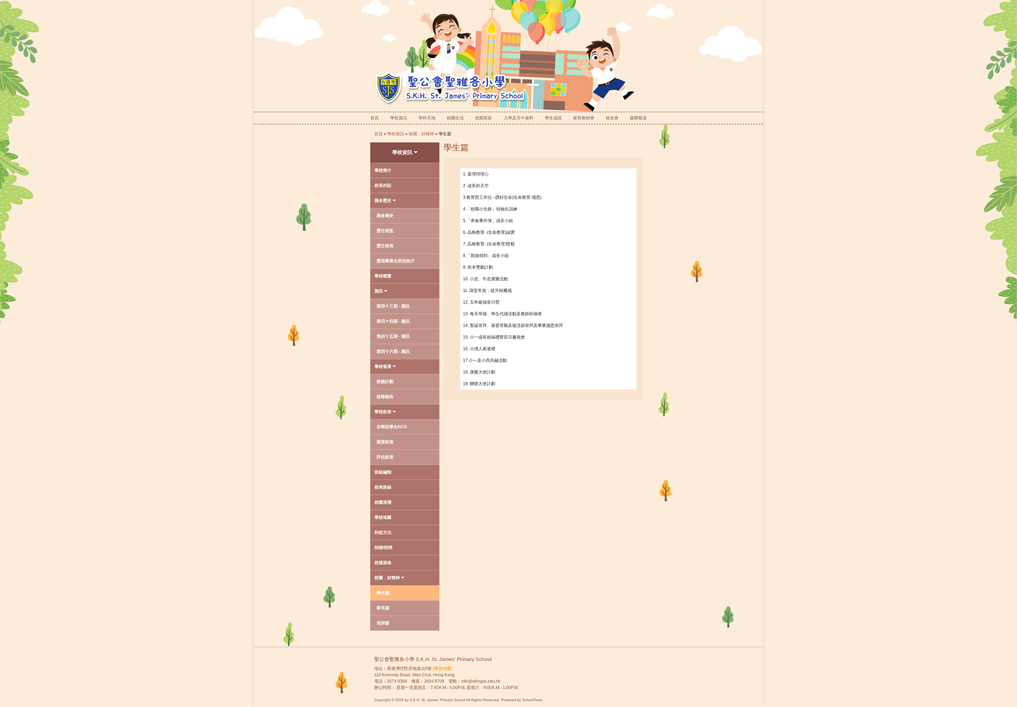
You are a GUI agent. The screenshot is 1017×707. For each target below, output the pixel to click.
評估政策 (385, 457)
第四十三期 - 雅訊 (393, 306)
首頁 (374, 118)
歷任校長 (385, 246)
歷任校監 (385, 230)
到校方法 (382, 532)
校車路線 (382, 487)
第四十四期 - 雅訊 (393, 321)
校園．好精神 (421, 134)
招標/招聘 (383, 547)
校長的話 (382, 185)
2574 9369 (397, 681)
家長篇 (383, 608)
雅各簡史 (385, 215)
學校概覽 (382, 276)
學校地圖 (382, 517)
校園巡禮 (382, 502)
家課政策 (385, 442)
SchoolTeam (532, 700)
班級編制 (382, 472)
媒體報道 (638, 118)
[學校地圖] (442, 668)
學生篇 (383, 593)
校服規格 (382, 562)
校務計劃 (385, 381)
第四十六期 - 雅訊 (393, 351)
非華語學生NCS (392, 427)
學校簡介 (382, 170)
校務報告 (385, 396)
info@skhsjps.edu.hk (480, 681)
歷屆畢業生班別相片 (396, 261)
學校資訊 (395, 134)
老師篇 (383, 623)
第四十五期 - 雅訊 (393, 336)
